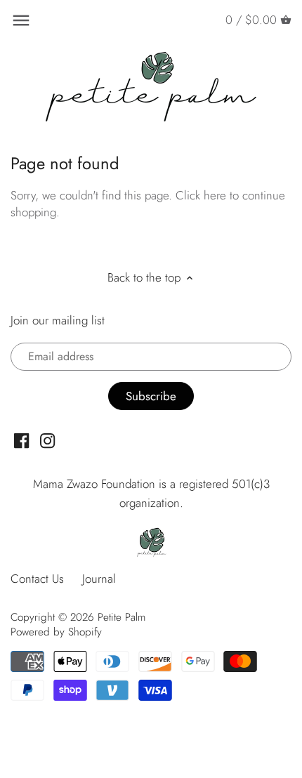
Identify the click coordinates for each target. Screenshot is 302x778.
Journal (99, 578)
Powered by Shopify (56, 632)
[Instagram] (47, 439)
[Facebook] (21, 439)
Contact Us (37, 578)
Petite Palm (121, 617)
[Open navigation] (21, 20)
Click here (201, 195)
